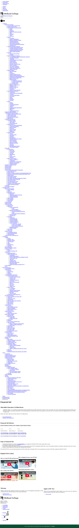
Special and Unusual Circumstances (18, 213)
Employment (5, 507)
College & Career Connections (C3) (11, 235)
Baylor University (10, 172)
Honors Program (8, 166)
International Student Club (14, 262)
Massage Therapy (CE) (14, 78)
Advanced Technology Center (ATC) (14, 340)
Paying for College (8, 204)
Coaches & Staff (10, 241)
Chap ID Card (12, 215)
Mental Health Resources (12, 309)
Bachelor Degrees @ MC (12, 26)
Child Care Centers (10, 322)
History (11, 97)
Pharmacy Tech (12, 130)
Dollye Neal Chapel (11, 327)
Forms (13, 212)
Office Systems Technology (15, 43)
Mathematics (12, 108)
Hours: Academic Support (14, 282)
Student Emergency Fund (12, 313)
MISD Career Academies (12, 158)
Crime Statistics (10, 299)
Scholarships (9, 216)
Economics (12, 94)
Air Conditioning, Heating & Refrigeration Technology (20, 56)
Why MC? (7, 376)
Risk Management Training (15, 146)
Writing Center (12, 286)
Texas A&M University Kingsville (13, 179)
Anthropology (12, 92)
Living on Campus (8, 248)
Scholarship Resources (14, 227)
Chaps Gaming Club (13, 258)
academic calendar (6, 509)
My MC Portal (5, 10)
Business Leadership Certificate (15, 40)
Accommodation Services (12, 232)
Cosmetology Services (11, 380)
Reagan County (12, 156)
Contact (4, 508)
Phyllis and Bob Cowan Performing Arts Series (16, 392)
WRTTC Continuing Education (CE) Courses (18, 348)
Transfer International (14, 195)
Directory (4, 8)
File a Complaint (10, 301)
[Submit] (0, 19)
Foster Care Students (11, 308)
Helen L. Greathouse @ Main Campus (17, 323)
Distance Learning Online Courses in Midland (47, 522)
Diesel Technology (13, 62)
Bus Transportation (8, 246)
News (6, 266)
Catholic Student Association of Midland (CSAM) (19, 257)
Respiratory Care (13, 87)
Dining (8, 249)
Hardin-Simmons (10, 175)
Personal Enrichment (13, 123)
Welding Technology (13, 69)
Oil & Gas (11, 144)
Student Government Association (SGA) (17, 264)
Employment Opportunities (10, 356)
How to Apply (48, 494)
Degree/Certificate (10, 189)
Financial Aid (9, 206)
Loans (13, 208)
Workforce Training (11, 132)
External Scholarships (14, 219)
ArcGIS (11, 133)
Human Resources (13, 139)
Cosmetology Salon (11, 325)
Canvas (4, 7)
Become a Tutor (13, 277)
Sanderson (12, 157)
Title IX (6, 375)
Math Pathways (10, 118)
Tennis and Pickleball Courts (12, 336)
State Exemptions (15, 209)
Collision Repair (13, 60)
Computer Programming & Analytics (16, 49)
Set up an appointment (5, 435)
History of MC (7, 364)
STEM (8, 101)
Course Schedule (8, 202)
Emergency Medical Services (15, 64)
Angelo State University (11, 171)
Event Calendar (8, 265)
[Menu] (4, 21)
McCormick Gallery (11, 328)
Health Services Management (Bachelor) (17, 76)
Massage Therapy (13, 127)
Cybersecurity (12, 160)
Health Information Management (16, 50)
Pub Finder (12, 292)
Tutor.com (11, 285)
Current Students (6, 1)
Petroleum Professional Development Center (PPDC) (17, 351)
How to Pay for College (7, 494)
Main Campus (10, 339)
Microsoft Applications (14, 142)
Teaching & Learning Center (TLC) (13, 294)
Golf (8, 242)
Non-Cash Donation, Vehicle (15, 372)
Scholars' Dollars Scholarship (15, 345)
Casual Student (10, 200)
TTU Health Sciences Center (12, 181)
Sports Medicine (10, 244)
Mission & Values (10, 359)
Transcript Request (10, 234)
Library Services (10, 287)
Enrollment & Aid (6, 187)
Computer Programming (14, 104)
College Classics (13, 121)
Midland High (12, 154)
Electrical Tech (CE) (13, 63)
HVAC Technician (13, 140)
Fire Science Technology (14, 66)
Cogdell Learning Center (11, 342)
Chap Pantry (9, 312)
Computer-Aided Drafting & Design (16, 47)
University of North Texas (12, 182)
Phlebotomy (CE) (13, 85)
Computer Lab (12, 278)
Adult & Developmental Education (11, 112)
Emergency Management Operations (14, 300)
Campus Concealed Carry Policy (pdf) (14, 296)
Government (12, 96)
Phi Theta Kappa (8, 167)
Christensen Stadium (11, 341)
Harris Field (9, 350)
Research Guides (13, 293)
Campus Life (5, 236)
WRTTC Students (13, 228)
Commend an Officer (11, 298)
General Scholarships (13, 220)
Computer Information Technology (13, 46)
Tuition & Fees (10, 205)
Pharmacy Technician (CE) (15, 84)
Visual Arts (12, 36)
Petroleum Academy (13, 163)
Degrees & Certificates (9, 24)
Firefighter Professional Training (16, 138)
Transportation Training (14, 147)
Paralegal (11, 98)
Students (9, 272)
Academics (5, 23)
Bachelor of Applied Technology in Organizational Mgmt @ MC (19, 173)
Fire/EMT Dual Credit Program (15, 161)
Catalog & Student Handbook (10, 111)
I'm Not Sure (9, 201)
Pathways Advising (8, 231)
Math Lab (11, 283)
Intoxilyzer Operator (13, 141)
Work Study (9, 273)
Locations (7, 338)
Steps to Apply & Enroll (9, 188)
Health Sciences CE (11, 124)
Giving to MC (12, 370)
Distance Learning (8, 165)
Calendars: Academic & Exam (10, 164)
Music (11, 32)
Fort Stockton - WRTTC (11, 344)
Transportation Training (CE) (15, 68)
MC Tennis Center (10, 329)
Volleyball (9, 245)
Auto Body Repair (13, 134)
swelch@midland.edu (5, 432)
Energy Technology (13, 65)
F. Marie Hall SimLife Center (12, 383)
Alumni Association (8, 354)
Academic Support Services (12, 275)
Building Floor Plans (13, 318)
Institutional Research (11, 363)
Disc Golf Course (10, 332)
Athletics (4, 6)
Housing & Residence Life (12, 250)
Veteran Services (6, 3)
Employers (9, 270)
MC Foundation (8, 366)
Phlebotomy (12, 131)
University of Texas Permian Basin (13, 183)
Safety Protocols (10, 303)
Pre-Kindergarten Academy (12, 330)
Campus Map (12, 317)
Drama (11, 28)
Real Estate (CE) (13, 45)
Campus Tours (10, 319)
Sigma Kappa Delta (13, 263)
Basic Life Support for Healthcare (16, 125)
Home (4, 396)
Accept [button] (53, 526)
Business (9, 37)
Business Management (14, 41)
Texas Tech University (11, 180)
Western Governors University (13, 184)
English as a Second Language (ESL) (14, 113)
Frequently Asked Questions (15, 290)
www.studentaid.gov (21, 444)
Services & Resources (7, 267)
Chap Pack (12, 259)
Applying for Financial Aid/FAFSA (18, 211)
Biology (11, 72)
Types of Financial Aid (14, 207)
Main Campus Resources (9, 314)
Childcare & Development (14, 53)
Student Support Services (9, 311)
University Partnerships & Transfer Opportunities (14, 169)
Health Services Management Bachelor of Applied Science (18, 385)
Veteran (8, 190)
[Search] (1, 21)
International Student (11, 192)
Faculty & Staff (10, 271)
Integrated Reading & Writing (12, 117)
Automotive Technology (14, 57)
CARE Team (9, 297)
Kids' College (12, 122)
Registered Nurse (15, 82)
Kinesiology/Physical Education (15, 77)
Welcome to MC (10, 315)
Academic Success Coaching (15, 276)
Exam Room (12, 281)
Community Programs (11, 120)
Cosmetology (12, 73)
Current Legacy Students (16, 223)
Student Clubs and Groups (12, 254)
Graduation (7, 185)
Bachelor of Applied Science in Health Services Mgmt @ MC (18, 174)
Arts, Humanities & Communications (14, 27)
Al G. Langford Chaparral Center (13, 321)
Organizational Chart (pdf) (12, 360)
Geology (11, 106)
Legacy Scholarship (13, 222)
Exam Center (12, 289)
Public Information (8, 374)
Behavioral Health (13, 71)
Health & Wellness (10, 70)
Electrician (12, 136)
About (4, 352)
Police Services (10, 302)
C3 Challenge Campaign (14, 369)
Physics (11, 109)
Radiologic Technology (14, 86)
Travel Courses (8, 168)
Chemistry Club (12, 260)
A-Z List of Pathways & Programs (13, 25)
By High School (10, 149)
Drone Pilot (12, 135)
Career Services (8, 269)
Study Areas (12, 284)
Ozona (11, 155)
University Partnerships (11, 394)
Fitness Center (10, 326)
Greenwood (12, 152)
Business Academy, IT (14, 159)
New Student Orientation (9, 186)
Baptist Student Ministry (14, 256)
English (11, 29)
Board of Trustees (10, 358)
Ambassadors (12, 217)
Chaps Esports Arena (11, 253)
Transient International (14, 196)
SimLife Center (8, 337)
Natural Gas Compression (14, 67)
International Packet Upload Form (16, 194)
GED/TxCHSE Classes (11, 114)
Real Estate (12, 145)
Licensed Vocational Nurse (17, 81)
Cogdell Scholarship (13, 218)
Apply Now (6, 15)
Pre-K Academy (10, 393)
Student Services (8, 304)
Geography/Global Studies (14, 95)
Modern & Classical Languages (15, 31)
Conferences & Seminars (14, 126)
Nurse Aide (12, 128)
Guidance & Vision (8, 357)
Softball (8, 243)
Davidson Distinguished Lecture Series (14, 381)
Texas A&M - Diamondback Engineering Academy (16, 178)
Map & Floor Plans (10, 316)
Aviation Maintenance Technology (16, 59)
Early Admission (10, 199)
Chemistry (11, 103)
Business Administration (14, 39)
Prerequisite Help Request (12, 233)
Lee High (11, 153)
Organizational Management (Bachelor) (17, 44)
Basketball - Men (10, 239)
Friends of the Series (11, 367)
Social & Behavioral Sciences (12, 91)
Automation (12, 58)
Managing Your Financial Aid (15, 210)
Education (9, 52)
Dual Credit (7, 148)
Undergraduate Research (14, 110)
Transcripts (10, 15)
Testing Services (8, 203)
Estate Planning (12, 137)
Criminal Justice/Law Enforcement (16, 93)
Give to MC (5, 9)
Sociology (11, 100)
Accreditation (7, 353)
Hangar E (9, 349)
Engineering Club (13, 261)
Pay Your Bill (9, 229)
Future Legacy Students (16, 224)
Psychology (12, 99)
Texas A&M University (11, 177)
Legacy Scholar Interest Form (17, 226)
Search (1, 16)
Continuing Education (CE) (10, 119)
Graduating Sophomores (14, 221)
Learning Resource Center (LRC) (11, 274)
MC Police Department (9, 295)
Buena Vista (12, 150)
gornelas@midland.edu (13, 432)
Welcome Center (6, 493)
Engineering (12, 105)
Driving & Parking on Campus (10, 247)
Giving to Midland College (12, 368)
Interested (2, 15)
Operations (9, 373)
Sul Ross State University (12, 176)
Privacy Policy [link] (46, 526)
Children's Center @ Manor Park (16, 324)
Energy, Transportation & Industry (13, 55)
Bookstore (9, 320)
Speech (11, 35)
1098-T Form (9, 230)
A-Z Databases (12, 288)
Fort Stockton (12, 151)
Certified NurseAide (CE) (17, 80)
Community (5, 4)
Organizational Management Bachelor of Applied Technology (18, 390)
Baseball (9, 238)
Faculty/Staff (5, 2)
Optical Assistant (13, 129)
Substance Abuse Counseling (15, 90)
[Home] (9, 14)
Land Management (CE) (14, 42)
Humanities (12, 30)
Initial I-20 (12, 193)
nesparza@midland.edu (22, 432)
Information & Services (14, 291)
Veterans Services (13, 214)
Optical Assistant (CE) (14, 83)
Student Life (7, 251)
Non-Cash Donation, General (15, 371)
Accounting (12, 38)
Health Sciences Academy (14, 162)
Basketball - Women (11, 240)
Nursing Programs (13, 79)
